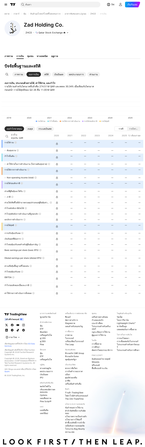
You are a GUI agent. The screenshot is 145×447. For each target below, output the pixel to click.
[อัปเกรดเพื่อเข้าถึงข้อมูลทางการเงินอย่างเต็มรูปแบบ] (57, 144)
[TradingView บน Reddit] (23, 330)
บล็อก (67, 374)
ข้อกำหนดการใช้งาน (74, 407)
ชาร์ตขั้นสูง (122, 326)
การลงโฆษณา (123, 338)
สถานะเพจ (69, 432)
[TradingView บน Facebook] (12, 325)
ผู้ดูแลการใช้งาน (99, 335)
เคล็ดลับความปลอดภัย (74, 425)
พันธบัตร (44, 332)
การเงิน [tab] (20, 56)
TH (112, 4)
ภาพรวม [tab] (9, 56)
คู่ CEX (43, 338)
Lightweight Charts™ (126, 323)
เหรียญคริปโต (46, 335)
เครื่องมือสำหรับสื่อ (73, 384)
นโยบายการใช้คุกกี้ (73, 419)
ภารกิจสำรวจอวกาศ (74, 371)
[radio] (121, 129)
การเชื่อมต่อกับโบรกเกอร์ (127, 341)
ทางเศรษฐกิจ (45, 368)
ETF (41, 329)
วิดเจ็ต (119, 317)
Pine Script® (45, 401)
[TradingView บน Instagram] (23, 325)
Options (43, 395)
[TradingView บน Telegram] (12, 330)
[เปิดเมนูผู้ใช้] (6, 4)
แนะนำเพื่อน (97, 323)
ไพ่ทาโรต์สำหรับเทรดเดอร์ (76, 395)
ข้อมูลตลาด (70, 323)
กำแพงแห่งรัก (97, 320)
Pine (42, 344)
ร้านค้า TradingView (74, 392)
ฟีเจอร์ (68, 317)
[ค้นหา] (7, 136)
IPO (41, 377)
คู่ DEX (43, 341)
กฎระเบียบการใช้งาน (101, 332)
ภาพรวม (68, 335)
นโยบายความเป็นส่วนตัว (76, 416)
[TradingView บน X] (6, 325)
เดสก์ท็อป (44, 413)
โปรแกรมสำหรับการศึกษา (128, 350)
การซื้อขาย (96, 344)
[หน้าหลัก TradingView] (12, 5)
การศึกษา (96, 347)
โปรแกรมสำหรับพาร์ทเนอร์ (128, 345)
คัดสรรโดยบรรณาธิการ (102, 350)
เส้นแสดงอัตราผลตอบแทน (47, 390)
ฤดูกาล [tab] (54, 56)
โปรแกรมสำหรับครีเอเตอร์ (101, 327)
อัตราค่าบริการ (71, 320)
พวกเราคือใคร (71, 368)
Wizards (95, 362)
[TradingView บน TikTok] (18, 330)
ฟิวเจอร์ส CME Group (74, 353)
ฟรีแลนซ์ (96, 365)
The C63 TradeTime (74, 399)
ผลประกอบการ (46, 371)
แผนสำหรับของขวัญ (74, 326)
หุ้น (41, 325)
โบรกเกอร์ (69, 338)
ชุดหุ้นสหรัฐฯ (70, 359)
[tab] (18, 74)
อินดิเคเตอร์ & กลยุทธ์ (101, 359)
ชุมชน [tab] (30, 56)
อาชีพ (67, 380)
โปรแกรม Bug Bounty (75, 429)
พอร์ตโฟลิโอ (45, 386)
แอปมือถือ (44, 410)
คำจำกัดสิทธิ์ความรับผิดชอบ (75, 411)
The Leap (69, 344)
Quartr (7, 371)
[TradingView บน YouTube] (18, 325)
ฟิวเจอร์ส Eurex (72, 356)
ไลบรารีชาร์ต (123, 320)
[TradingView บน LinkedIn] (6, 330)
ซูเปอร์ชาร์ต (45, 317)
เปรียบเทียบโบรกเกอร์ (74, 341)
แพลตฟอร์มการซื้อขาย (127, 329)
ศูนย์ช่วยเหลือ (71, 377)
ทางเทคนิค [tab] (42, 56)
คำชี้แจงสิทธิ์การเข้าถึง (75, 422)
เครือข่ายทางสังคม (100, 317)
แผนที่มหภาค (45, 398)
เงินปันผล (44, 374)
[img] (64, 32)
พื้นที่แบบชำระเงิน (99, 368)
